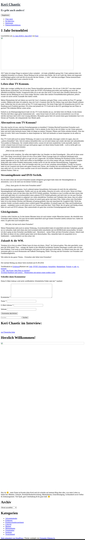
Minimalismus (10, 528)
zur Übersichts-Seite (8, 332)
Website (3, 309)
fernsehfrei (52, 267)
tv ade (74, 267)
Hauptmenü (5, 15)
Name (3, 301)
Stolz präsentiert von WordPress (12, 538)
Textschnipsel (10, 534)
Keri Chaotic (10, 4)
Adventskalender (11, 518)
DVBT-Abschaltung (40, 267)
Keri (36, 36)
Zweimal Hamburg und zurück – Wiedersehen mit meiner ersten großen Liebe (28, 272)
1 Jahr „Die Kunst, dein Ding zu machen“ (15, 270)
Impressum (9, 23)
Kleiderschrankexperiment (14, 522)
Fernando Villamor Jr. (47, 538)
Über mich (9, 19)
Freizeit (68, 267)
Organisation (9, 530)
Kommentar (6, 297)
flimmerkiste (61, 267)
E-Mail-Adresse (7, 305)
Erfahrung (16, 267)
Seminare (8, 532)
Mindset (8, 526)
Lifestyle (8, 524)
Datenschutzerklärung (13, 25)
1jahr (30, 267)
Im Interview (9, 21)
